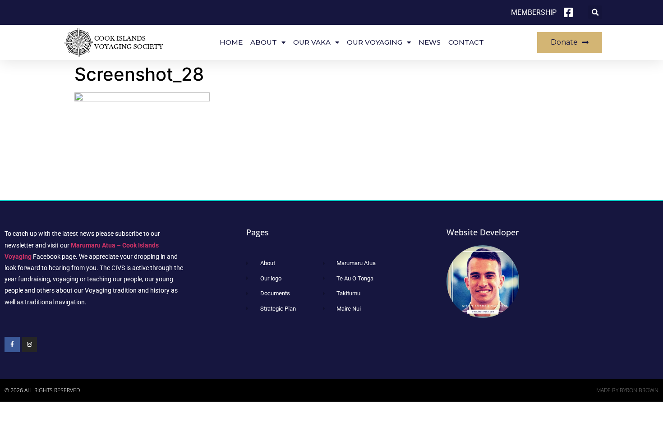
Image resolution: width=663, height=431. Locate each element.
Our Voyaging (374, 42)
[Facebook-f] (12, 344)
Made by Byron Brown (627, 390)
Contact (466, 42)
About (263, 42)
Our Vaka (312, 42)
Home (231, 42)
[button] (595, 12)
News (430, 42)
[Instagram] (29, 344)
